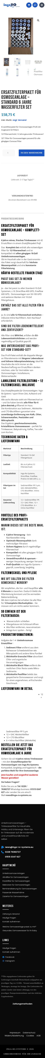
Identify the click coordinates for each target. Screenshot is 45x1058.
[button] (38, 20)
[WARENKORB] (29, 5)
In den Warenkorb (31, 153)
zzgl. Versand (19, 120)
